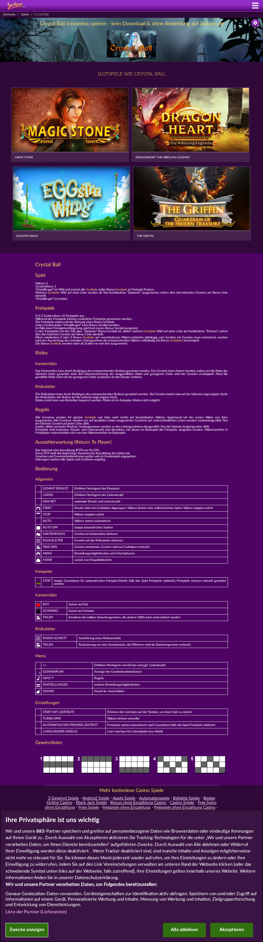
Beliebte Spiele (186, 798)
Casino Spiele (182, 802)
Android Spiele (96, 798)
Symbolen (176, 340)
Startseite (9, 14)
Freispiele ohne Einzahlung (126, 807)
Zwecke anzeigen (27, 930)
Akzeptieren (232, 930)
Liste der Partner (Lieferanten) (36, 912)
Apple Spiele (124, 798)
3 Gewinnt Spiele (63, 798)
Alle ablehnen (184, 930)
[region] (131, 875)
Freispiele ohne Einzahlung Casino (184, 807)
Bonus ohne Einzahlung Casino (138, 802)
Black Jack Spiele (91, 802)
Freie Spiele (88, 807)
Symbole (92, 289)
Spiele (25, 14)
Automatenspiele (154, 798)
